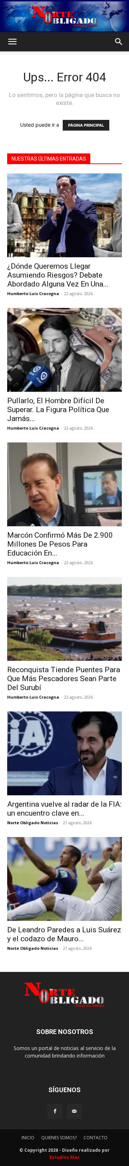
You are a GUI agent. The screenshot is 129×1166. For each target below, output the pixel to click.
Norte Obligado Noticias (32, 822)
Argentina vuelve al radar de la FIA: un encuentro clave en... (64, 808)
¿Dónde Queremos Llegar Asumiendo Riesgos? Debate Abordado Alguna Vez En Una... (58, 275)
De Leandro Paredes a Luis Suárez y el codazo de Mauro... (64, 934)
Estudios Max (64, 1157)
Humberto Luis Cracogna (33, 293)
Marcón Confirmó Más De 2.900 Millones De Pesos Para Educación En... (60, 544)
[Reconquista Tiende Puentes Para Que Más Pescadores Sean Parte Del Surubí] (64, 619)
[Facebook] (55, 1111)
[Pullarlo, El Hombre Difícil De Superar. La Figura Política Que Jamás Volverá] (64, 350)
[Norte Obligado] (64, 16)
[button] (12, 41)
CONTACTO (95, 1138)
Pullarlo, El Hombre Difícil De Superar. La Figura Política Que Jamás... (58, 409)
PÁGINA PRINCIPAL (86, 125)
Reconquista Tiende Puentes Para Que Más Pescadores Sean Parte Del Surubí (63, 678)
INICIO (28, 1138)
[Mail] (74, 1111)
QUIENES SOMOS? (59, 1138)
